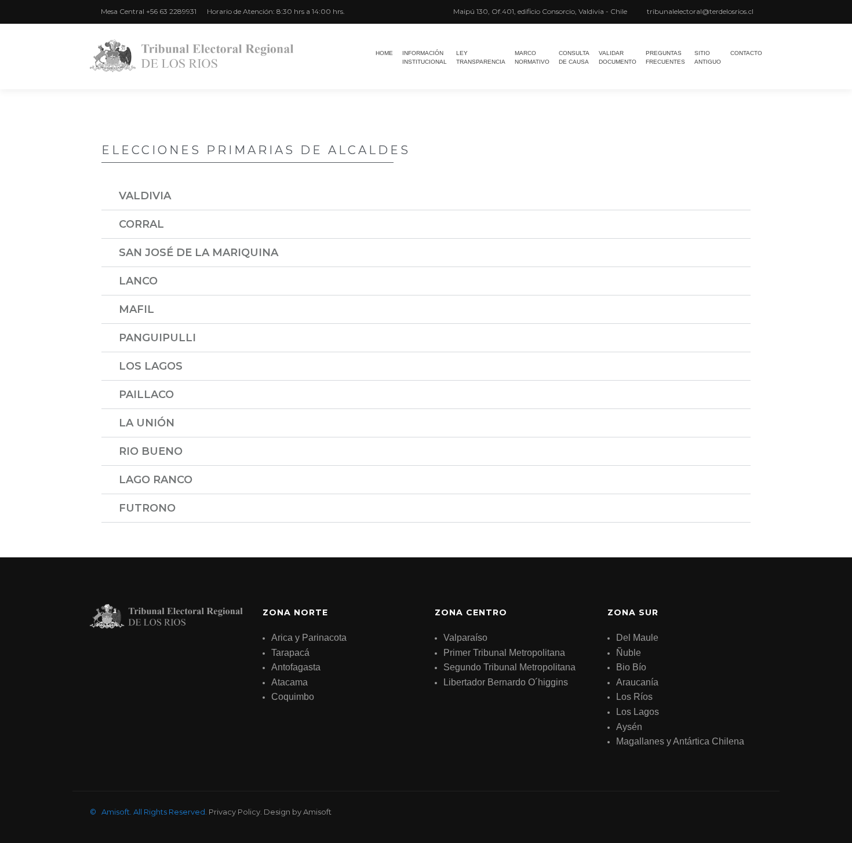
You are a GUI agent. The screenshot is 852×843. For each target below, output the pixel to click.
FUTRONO (147, 508)
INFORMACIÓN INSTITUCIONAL (424, 57)
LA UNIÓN (146, 423)
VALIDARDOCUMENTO (617, 57)
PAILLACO (146, 394)
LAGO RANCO (155, 479)
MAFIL (136, 309)
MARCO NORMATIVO (532, 57)
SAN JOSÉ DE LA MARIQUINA (198, 252)
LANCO (138, 281)
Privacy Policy (234, 811)
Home (384, 53)
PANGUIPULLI (157, 337)
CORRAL (141, 224)
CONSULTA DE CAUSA (574, 57)
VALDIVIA (145, 195)
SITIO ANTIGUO (707, 57)
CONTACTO (746, 53)
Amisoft (317, 811)
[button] (426, 196)
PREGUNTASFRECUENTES (665, 57)
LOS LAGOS (151, 366)
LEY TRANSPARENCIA (480, 57)
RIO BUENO (151, 451)
